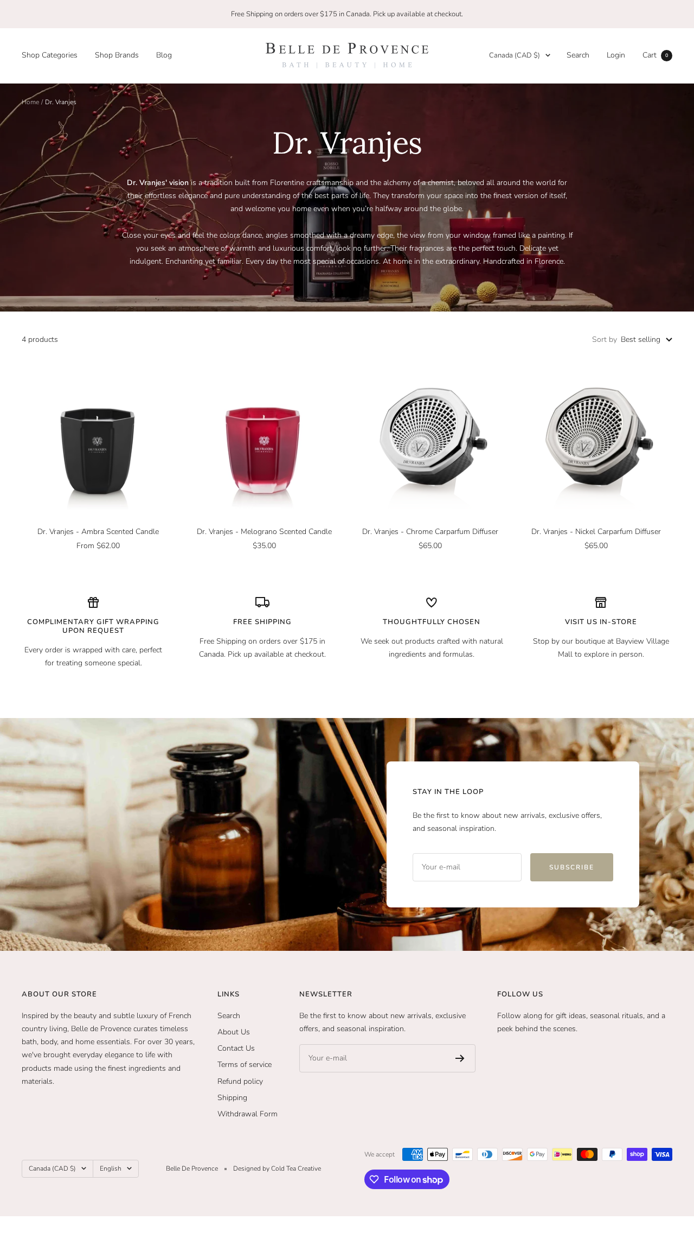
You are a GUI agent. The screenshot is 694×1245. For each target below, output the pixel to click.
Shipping (232, 1097)
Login (616, 55)
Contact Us (236, 1048)
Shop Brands (117, 55)
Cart (655, 55)
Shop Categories (50, 55)
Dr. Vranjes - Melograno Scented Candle (264, 531)
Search (578, 55)
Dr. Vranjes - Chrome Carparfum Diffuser (430, 531)
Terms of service (244, 1064)
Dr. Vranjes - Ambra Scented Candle (98, 531)
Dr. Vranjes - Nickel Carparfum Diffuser (596, 531)
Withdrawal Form (247, 1114)
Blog (164, 55)
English (110, 1168)
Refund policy (240, 1081)
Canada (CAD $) (514, 55)
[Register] (460, 1058)
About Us (233, 1032)
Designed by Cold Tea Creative (277, 1168)
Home (30, 102)
